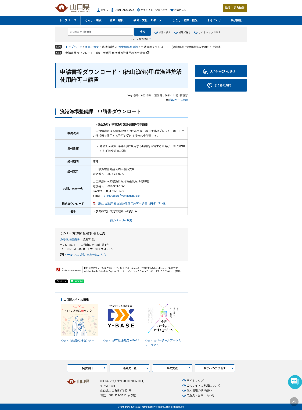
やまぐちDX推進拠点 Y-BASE (121, 340)
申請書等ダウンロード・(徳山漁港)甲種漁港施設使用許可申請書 (105, 53)
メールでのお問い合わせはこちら (85, 254)
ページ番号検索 (139, 39)
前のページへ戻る (121, 220)
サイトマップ (195, 380)
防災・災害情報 (235, 7)
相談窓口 (87, 368)
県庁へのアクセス (215, 368)
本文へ (104, 10)
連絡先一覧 (130, 368)
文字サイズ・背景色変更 (154, 10)
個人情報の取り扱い (199, 390)
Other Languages (124, 10)
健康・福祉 (117, 20)
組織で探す (185, 32)
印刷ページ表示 (178, 99)
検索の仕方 (165, 32)
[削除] (147, 52)
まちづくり (214, 20)
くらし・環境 (93, 20)
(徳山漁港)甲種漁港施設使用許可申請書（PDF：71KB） (133, 203)
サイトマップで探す (210, 32)
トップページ (67, 20)
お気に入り (180, 10)
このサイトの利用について (203, 385)
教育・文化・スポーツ (147, 20)
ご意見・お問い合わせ (201, 395)
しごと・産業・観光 (185, 20)
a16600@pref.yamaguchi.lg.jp (122, 195)
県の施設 (172, 368)
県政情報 (236, 20)
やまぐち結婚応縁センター (78, 340)
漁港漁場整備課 (128, 47)
